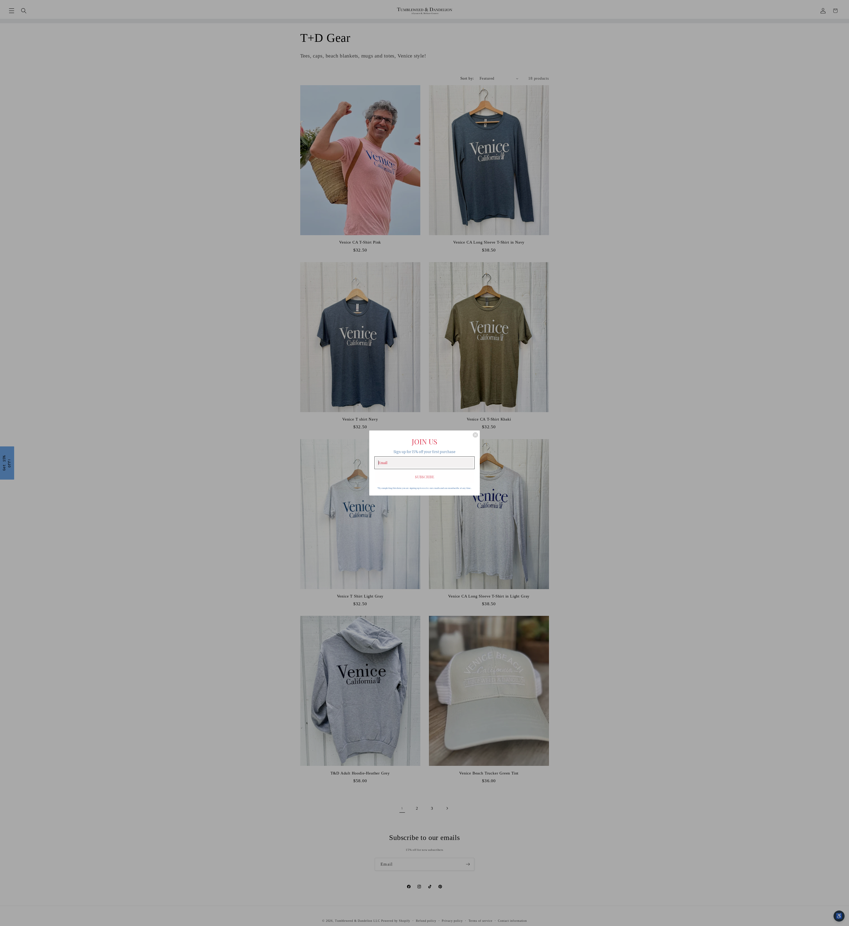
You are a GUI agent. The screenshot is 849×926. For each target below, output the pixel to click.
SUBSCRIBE (424, 477)
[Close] (475, 435)
